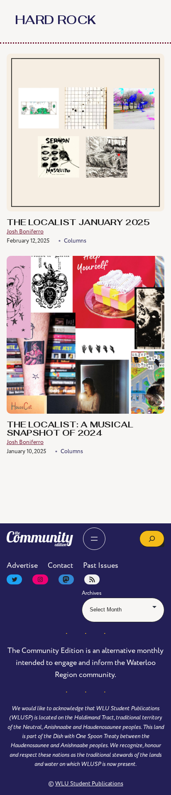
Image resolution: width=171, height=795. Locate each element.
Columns (75, 241)
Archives (92, 593)
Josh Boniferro (25, 232)
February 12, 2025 (28, 241)
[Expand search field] (151, 538)
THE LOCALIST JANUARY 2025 (78, 223)
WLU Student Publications (89, 784)
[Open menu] (94, 539)
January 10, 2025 (26, 451)
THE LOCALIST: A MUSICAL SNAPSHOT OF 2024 (70, 429)
